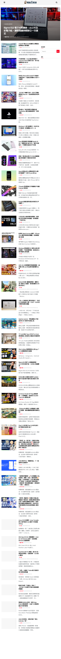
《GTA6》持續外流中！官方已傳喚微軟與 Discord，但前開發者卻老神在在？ (29, 94)
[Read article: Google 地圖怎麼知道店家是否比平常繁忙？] (8, 206)
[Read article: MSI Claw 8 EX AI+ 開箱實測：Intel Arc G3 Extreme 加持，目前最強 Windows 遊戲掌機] (8, 541)
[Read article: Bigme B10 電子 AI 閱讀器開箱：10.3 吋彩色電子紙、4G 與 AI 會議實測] (8, 366)
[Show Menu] (4, 2)
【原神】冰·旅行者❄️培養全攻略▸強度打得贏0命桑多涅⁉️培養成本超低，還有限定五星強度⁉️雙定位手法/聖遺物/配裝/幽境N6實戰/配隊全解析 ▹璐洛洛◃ (29, 443)
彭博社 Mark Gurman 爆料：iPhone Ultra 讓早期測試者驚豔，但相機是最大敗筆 (29, 235)
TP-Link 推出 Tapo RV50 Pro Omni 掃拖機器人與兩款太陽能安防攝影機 (29, 335)
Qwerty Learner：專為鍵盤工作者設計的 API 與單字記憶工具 (28, 320)
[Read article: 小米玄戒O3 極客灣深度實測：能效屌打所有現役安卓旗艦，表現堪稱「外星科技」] (8, 221)
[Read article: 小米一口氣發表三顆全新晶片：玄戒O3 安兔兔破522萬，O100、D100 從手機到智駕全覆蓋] (8, 305)
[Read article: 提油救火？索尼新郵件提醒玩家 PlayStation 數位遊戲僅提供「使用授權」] (8, 114)
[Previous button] (5, 24)
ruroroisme (22, 449)
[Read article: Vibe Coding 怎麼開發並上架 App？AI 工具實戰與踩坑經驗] (8, 353)
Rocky (21, 81)
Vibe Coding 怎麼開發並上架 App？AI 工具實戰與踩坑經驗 (29, 350)
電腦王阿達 (21, 270)
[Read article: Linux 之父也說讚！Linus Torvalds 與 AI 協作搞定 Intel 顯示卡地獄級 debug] (8, 524)
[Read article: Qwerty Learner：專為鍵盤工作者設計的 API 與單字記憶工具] (8, 323)
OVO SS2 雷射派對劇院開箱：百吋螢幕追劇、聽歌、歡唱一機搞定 (21, 32)
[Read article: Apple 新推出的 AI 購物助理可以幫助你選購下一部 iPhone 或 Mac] (8, 175)
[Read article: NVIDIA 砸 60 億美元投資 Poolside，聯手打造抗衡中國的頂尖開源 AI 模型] (8, 381)
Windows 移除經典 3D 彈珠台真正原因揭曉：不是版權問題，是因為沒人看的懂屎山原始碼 (29, 250)
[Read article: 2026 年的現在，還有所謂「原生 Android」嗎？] (8, 623)
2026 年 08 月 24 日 (28, 270)
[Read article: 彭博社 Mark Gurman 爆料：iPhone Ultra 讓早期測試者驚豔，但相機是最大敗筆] (8, 238)
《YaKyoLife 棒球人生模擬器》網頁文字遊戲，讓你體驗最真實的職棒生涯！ (29, 410)
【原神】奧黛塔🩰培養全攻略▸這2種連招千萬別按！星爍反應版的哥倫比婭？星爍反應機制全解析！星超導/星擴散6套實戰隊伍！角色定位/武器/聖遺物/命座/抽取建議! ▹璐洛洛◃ (29, 502)
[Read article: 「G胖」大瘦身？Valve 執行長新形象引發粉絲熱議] (8, 574)
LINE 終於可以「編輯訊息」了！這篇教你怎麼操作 (29, 461)
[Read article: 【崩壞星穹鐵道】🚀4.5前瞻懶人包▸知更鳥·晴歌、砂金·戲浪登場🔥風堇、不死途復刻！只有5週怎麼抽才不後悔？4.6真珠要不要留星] (8, 480)
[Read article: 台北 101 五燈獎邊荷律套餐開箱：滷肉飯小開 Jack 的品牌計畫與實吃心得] (8, 269)
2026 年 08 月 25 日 (26, 47)
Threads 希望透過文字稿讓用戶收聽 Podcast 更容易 (29, 187)
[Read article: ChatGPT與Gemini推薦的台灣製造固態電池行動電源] (8, 48)
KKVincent (22, 98)
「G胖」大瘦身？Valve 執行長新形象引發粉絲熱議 (29, 571)
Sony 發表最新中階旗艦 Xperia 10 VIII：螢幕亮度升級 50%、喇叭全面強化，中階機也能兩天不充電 (29, 143)
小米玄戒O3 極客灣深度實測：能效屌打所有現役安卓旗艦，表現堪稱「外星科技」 (29, 218)
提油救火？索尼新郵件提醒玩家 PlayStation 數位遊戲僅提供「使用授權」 (29, 111)
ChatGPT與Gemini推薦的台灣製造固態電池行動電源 (29, 44)
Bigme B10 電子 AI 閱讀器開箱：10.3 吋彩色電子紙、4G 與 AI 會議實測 (29, 364)
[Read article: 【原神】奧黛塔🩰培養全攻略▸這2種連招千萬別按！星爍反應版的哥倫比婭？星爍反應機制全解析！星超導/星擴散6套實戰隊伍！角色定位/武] (8, 502)
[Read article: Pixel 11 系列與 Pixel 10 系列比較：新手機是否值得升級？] (8, 430)
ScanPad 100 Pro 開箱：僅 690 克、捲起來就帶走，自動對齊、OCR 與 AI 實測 (29, 553)
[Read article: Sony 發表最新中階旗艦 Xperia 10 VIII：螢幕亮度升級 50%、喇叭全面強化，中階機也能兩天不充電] (8, 146)
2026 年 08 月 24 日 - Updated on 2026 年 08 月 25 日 (28, 289)
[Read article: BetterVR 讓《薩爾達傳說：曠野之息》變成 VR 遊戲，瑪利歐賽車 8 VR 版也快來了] (8, 286)
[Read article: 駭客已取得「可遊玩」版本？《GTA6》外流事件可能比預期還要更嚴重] (8, 590)
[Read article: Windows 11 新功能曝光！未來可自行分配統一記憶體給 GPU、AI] (8, 130)
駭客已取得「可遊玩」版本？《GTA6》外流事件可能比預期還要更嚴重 (29, 587)
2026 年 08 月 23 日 (28, 574)
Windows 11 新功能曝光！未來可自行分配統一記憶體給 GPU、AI (29, 127)
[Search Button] (56, 2)
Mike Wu (21, 322)
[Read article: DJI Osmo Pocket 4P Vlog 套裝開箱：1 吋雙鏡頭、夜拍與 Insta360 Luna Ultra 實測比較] (8, 398)
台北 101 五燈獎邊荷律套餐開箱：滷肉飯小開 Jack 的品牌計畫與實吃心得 (29, 267)
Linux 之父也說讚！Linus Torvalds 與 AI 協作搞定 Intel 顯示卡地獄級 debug (29, 522)
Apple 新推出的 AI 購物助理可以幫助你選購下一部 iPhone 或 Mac (28, 172)
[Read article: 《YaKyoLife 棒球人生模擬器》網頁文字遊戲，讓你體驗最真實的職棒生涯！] (8, 413)
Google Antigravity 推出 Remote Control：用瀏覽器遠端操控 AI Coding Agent (28, 652)
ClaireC (21, 175)
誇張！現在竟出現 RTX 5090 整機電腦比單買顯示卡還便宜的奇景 (29, 157)
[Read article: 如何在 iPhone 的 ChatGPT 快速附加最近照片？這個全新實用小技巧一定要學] (8, 80)
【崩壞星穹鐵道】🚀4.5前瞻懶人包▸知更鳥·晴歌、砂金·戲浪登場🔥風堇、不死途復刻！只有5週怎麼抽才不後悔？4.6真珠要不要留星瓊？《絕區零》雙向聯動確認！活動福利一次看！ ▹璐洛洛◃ (29, 480)
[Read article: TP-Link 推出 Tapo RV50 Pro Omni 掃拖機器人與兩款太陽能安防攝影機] (8, 338)
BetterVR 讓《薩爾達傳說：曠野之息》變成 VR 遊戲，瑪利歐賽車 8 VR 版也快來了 (29, 283)
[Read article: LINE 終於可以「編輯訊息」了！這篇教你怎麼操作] (8, 465)
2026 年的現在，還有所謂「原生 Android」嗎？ (28, 620)
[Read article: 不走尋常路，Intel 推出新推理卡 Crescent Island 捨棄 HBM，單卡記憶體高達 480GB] (8, 63)
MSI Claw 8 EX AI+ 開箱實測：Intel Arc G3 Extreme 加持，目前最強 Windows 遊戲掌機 (28, 538)
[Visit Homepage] (30, 2)
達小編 (6, 36)
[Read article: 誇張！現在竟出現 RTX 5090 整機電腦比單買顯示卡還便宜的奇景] (8, 160)
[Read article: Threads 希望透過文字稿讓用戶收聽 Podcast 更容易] (8, 191)
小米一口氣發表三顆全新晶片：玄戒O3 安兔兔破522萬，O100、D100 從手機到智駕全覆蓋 (29, 302)
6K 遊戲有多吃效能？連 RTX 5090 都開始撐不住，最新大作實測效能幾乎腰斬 (29, 636)
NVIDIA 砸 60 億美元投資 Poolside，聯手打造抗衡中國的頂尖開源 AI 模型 (29, 378)
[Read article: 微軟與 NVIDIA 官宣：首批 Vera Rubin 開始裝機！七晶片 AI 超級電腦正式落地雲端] (8, 606)
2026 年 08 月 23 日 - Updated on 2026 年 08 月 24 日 (28, 558)
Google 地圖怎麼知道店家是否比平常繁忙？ (29, 202)
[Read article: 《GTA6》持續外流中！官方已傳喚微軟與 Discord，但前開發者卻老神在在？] (8, 97)
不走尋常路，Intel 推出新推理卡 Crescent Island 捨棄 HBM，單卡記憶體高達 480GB (29, 60)
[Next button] (55, 24)
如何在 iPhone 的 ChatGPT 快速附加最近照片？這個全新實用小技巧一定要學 (29, 77)
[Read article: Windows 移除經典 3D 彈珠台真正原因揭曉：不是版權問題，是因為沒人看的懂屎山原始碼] (8, 252)
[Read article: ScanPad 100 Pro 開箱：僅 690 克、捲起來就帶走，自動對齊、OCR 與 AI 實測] (8, 556)
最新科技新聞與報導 (8, 26)
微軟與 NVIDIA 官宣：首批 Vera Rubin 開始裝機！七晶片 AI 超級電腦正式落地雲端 (28, 604)
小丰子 (21, 47)
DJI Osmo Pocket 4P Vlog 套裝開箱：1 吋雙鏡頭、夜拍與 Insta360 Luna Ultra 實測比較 (28, 395)
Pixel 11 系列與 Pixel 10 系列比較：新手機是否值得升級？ (29, 426)
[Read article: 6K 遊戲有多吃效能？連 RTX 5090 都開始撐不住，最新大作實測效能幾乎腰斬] (8, 638)
